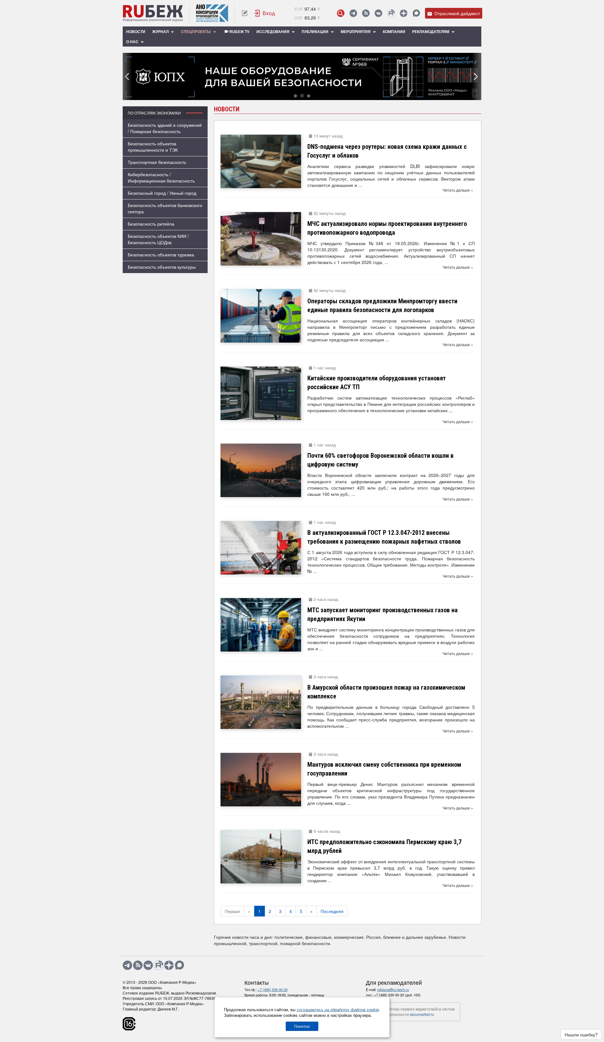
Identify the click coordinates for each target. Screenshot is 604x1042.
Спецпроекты (196, 31)
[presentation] (127, 76)
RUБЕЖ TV (238, 31)
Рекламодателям (431, 31)
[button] (295, 95)
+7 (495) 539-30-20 (273, 989)
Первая (232, 911)
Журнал (161, 31)
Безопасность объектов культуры (162, 267)
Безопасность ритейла (151, 224)
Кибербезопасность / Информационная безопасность (161, 177)
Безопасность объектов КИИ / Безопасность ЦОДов (158, 239)
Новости (135, 31)
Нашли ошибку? (581, 1034)
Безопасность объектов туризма (161, 254)
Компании (394, 31)
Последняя (332, 911)
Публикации (315, 31)
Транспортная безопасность (157, 162)
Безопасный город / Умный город (162, 193)
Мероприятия (356, 31)
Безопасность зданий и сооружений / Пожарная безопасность (165, 128)
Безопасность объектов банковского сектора (165, 208)
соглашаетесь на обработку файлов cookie (338, 1009)
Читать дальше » (458, 190)
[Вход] (264, 13)
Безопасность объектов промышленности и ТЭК (153, 146)
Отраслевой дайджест (456, 13)
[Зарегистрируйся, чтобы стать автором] (244, 13)
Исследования (273, 31)
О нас (132, 41)
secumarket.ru (422, 1014)
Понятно (302, 1026)
